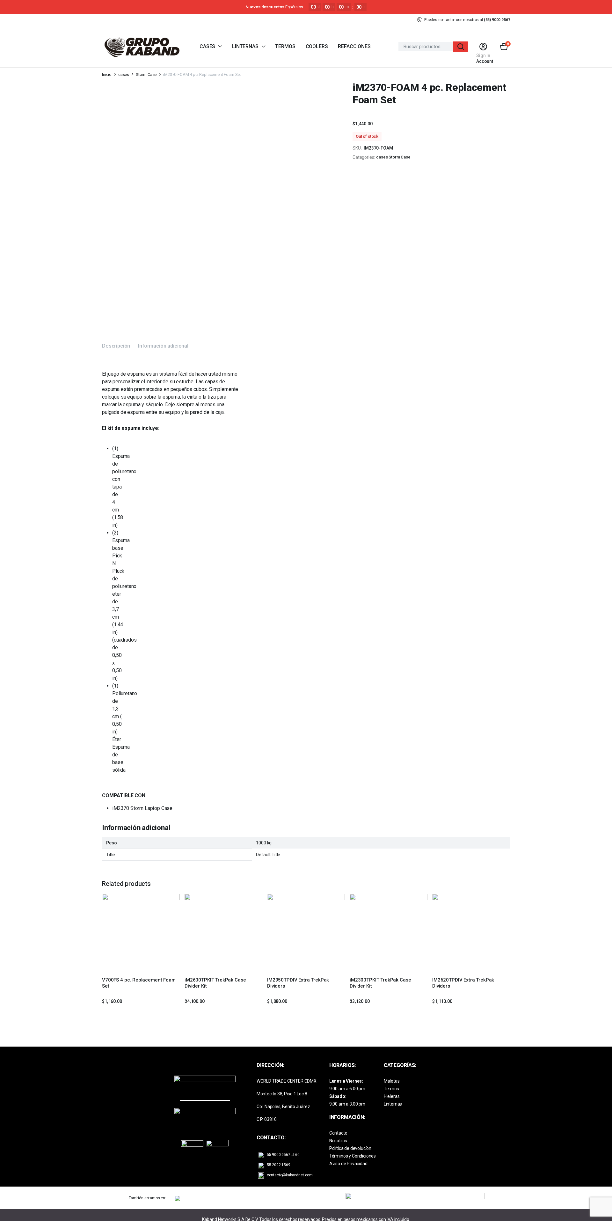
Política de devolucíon (350, 1148)
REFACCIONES (354, 46)
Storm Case (146, 74)
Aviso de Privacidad (348, 1163)
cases (123, 74)
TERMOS (285, 46)
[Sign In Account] (483, 46)
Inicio (107, 74)
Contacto (338, 1133)
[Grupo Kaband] (142, 46)
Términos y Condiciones (352, 1155)
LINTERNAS (245, 46)
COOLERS (317, 46)
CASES (207, 46)
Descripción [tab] (116, 346)
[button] (504, 46)
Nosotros (338, 1140)
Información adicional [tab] (163, 346)
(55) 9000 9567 (497, 20)
